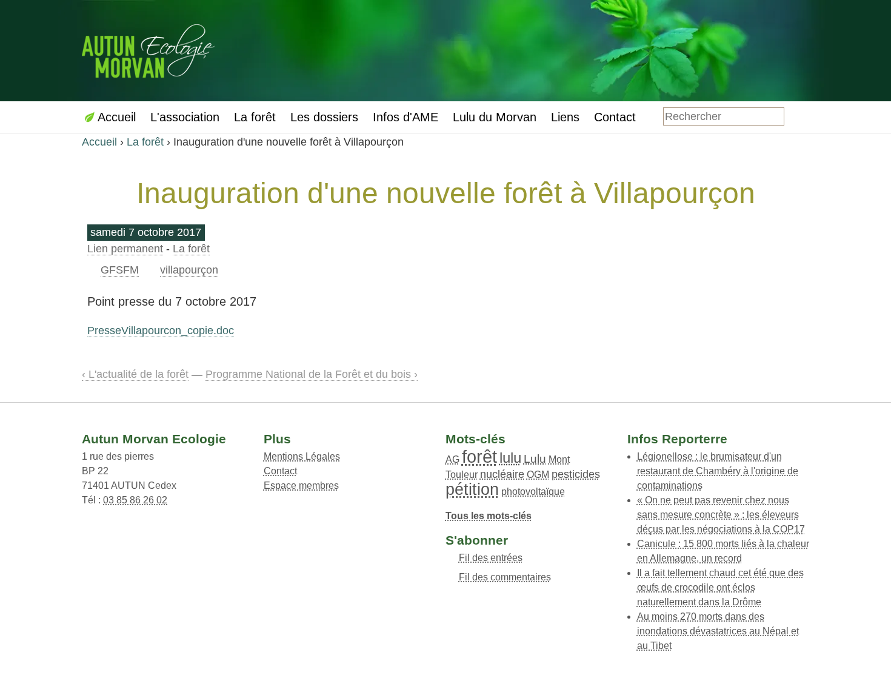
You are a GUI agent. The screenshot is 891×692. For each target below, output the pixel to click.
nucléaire (502, 474)
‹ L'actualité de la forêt (135, 374)
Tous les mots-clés (489, 516)
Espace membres (301, 485)
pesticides (576, 474)
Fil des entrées (490, 558)
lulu (510, 457)
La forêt (145, 142)
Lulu (535, 458)
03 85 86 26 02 (135, 500)
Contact (280, 471)
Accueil (99, 142)
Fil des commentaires (505, 577)
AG (452, 459)
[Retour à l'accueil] (148, 49)
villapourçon (189, 270)
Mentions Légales (302, 456)
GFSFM (120, 270)
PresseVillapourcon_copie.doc (160, 330)
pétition (472, 489)
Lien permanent (125, 249)
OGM (538, 474)
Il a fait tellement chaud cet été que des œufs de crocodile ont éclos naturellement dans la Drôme (720, 587)
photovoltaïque (533, 491)
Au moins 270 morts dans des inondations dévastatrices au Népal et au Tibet (718, 631)
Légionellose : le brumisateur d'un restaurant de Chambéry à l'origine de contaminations (717, 471)
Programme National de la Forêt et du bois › (311, 374)
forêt (479, 456)
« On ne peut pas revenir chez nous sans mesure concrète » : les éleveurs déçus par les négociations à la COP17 (721, 514)
